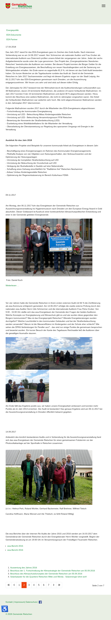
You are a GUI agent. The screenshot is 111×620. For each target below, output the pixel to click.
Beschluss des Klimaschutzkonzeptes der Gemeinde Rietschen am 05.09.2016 (46, 573)
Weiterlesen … (12, 285)
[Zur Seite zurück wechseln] (14, 585)
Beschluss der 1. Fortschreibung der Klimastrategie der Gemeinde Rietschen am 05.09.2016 (52, 570)
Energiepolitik (12, 30)
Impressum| (20, 602)
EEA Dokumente (13, 35)
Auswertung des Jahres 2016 (23, 567)
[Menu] (103, 5)
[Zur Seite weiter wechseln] (53, 585)
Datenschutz (31, 602)
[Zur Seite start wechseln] (9, 585)
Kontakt (9, 602)
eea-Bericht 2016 (15, 550)
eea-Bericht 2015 (15, 546)
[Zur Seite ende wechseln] (59, 585)
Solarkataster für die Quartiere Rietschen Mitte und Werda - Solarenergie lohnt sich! (48, 577)
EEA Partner (11, 39)
